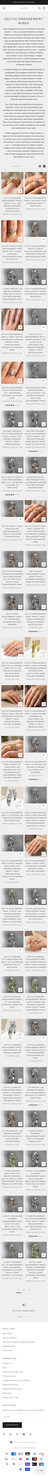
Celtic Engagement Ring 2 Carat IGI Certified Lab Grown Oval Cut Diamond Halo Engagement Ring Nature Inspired (12, 770)
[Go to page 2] (29, 1290)
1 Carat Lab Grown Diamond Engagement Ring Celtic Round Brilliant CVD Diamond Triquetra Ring (12, 1224)
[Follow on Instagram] (10, 1434)
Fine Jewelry (7, 1350)
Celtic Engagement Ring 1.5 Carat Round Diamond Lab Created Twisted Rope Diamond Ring (35, 251)
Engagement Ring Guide (12, 1389)
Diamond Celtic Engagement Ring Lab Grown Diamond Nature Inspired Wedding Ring (36, 482)
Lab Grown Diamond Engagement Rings (19, 1342)
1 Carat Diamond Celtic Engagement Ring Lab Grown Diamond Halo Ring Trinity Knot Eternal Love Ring (12, 1268)
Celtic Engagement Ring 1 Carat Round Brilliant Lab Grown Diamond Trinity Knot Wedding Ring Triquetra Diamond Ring (12, 870)
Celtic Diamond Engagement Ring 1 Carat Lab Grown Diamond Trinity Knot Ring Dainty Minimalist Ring (12, 1094)
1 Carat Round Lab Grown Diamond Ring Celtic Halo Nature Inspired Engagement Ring (12, 294)
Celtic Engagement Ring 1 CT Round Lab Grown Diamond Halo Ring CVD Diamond (35, 767)
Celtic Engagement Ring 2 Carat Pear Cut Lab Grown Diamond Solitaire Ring (12, 393)
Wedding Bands (9, 1346)
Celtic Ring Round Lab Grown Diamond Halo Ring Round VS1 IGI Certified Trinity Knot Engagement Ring (12, 577)
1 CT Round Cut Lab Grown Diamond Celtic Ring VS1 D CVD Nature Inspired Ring (12, 1136)
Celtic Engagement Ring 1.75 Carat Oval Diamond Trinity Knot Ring (36, 202)
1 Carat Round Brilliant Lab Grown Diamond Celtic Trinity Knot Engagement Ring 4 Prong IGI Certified (12, 1177)
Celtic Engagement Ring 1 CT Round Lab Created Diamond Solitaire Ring (12, 816)
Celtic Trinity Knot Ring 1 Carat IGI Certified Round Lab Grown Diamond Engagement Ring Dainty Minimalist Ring (36, 534)
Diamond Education (10, 1384)
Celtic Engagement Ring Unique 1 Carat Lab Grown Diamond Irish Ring (36, 293)
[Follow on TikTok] (30, 1434)
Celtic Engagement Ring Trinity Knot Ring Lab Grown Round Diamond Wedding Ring (35, 619)
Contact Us (7, 1363)
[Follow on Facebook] (4, 1434)
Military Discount (9, 1376)
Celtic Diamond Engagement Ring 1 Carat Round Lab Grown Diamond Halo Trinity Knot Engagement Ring (35, 1003)
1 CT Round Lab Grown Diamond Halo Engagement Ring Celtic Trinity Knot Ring (35, 1092)
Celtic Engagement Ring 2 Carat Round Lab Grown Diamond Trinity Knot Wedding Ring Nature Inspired (12, 717)
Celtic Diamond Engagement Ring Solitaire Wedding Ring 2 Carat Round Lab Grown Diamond (36, 962)
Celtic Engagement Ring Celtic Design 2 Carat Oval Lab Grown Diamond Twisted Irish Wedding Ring (12, 669)
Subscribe (12, 1425)
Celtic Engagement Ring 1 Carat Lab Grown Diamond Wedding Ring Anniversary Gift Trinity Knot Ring (12, 915)
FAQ (4, 1367)
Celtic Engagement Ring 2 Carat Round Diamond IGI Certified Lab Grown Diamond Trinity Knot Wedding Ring (35, 719)
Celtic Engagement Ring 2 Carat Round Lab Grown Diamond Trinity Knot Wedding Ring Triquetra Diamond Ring (12, 342)
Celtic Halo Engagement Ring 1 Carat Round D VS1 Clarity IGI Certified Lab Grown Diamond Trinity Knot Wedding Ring (35, 343)
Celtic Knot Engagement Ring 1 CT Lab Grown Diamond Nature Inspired (12, 619)
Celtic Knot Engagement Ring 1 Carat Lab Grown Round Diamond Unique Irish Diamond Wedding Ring (35, 1270)
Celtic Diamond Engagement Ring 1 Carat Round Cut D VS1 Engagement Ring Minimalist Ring (35, 1051)
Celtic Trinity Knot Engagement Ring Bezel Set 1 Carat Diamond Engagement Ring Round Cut (12, 252)
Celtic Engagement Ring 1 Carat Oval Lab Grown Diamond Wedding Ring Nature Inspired (36, 866)
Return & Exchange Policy (13, 1372)
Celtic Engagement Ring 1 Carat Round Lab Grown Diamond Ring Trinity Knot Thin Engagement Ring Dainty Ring (36, 819)
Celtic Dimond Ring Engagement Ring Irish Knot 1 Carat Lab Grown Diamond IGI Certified (36, 914)
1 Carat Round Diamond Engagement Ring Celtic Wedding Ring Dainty (35, 1136)
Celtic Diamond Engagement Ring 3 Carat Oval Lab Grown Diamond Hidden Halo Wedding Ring (12, 204)
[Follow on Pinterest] (17, 1434)
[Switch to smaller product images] (44, 166)
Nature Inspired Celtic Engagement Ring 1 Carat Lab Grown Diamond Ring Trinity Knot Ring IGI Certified (35, 437)
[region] (24, 1307)
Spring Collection (9, 1338)
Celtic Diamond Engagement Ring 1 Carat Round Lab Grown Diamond (12, 1049)
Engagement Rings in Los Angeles (16, 1380)
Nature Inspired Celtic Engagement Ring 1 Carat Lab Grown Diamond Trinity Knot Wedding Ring (12, 437)
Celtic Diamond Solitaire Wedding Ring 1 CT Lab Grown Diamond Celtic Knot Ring (12, 962)
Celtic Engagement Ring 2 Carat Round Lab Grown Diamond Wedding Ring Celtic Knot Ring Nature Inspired (36, 669)
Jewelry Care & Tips (10, 1397)
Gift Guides (7, 1393)
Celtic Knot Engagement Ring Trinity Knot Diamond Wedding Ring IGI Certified (35, 576)
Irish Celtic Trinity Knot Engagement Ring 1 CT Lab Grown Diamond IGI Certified (12, 482)
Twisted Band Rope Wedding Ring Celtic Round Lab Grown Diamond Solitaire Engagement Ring (35, 394)
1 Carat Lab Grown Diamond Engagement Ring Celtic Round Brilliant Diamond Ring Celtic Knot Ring (35, 1179)
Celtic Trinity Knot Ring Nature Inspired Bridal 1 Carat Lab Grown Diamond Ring (12, 531)
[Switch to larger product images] (40, 166)
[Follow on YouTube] (24, 1434)
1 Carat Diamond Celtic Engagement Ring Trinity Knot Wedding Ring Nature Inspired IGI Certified (35, 1222)
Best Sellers (7, 1333)
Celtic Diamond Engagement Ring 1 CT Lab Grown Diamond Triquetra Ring (12, 1002)
